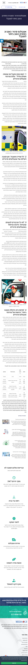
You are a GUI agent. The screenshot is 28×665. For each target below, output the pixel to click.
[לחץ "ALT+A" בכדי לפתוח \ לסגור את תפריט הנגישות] (1, 40)
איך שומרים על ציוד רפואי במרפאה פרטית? (19, 452)
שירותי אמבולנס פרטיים (16, 64)
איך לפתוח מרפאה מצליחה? (20, 419)
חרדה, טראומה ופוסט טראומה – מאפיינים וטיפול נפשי (20, 441)
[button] (4, 2)
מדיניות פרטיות (24, 660)
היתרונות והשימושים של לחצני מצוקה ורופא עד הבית (19, 430)
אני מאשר (14, 663)
